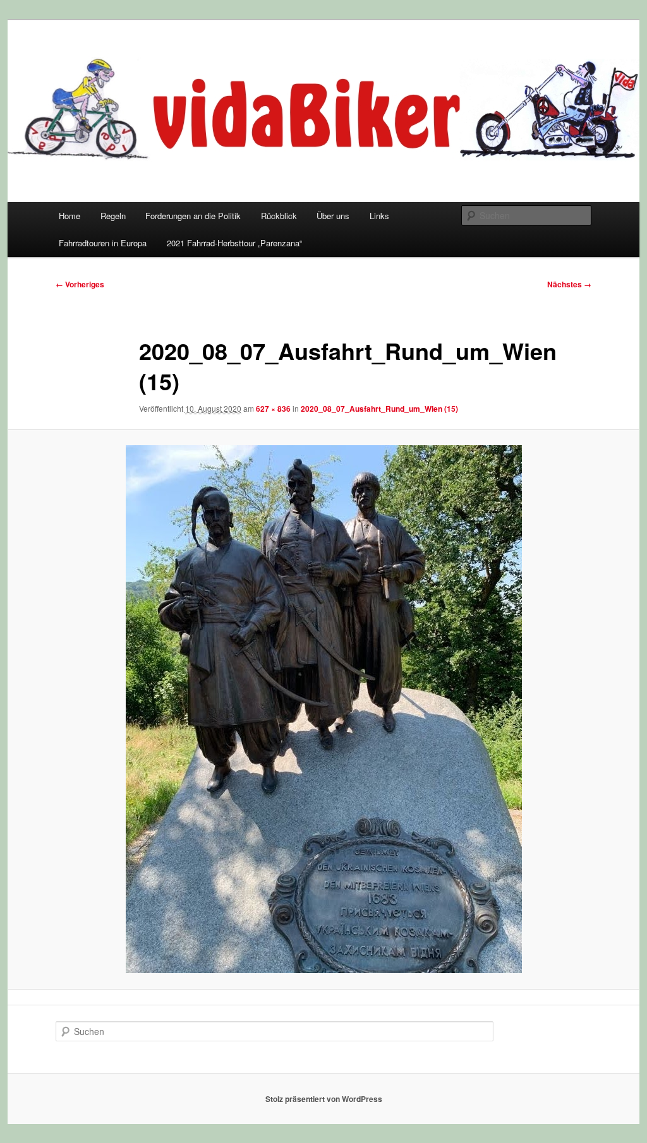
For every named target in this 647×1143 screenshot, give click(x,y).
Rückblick (279, 216)
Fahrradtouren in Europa (103, 243)
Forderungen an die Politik (193, 216)
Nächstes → (569, 284)
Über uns (333, 216)
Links (379, 216)
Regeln (113, 216)
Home (69, 216)
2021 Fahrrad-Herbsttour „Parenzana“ (234, 243)
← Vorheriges (80, 284)
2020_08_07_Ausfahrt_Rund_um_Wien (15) (379, 408)
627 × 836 (273, 408)
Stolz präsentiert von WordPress (323, 1098)
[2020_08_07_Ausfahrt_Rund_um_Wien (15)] (323, 709)
